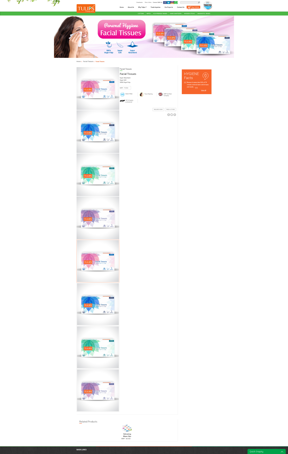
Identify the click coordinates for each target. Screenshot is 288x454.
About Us (131, 7)
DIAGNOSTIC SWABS (203, 13)
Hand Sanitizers (175, 13)
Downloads (139, 2)
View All (203, 90)
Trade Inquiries (155, 7)
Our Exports (169, 7)
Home (122, 7)
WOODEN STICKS (189, 13)
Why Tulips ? (142, 7)
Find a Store (148, 2)
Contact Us (180, 7)
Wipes (149, 13)
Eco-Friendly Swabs (160, 13)
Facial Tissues (88, 61)
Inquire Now (158, 109)
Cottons (141, 13)
